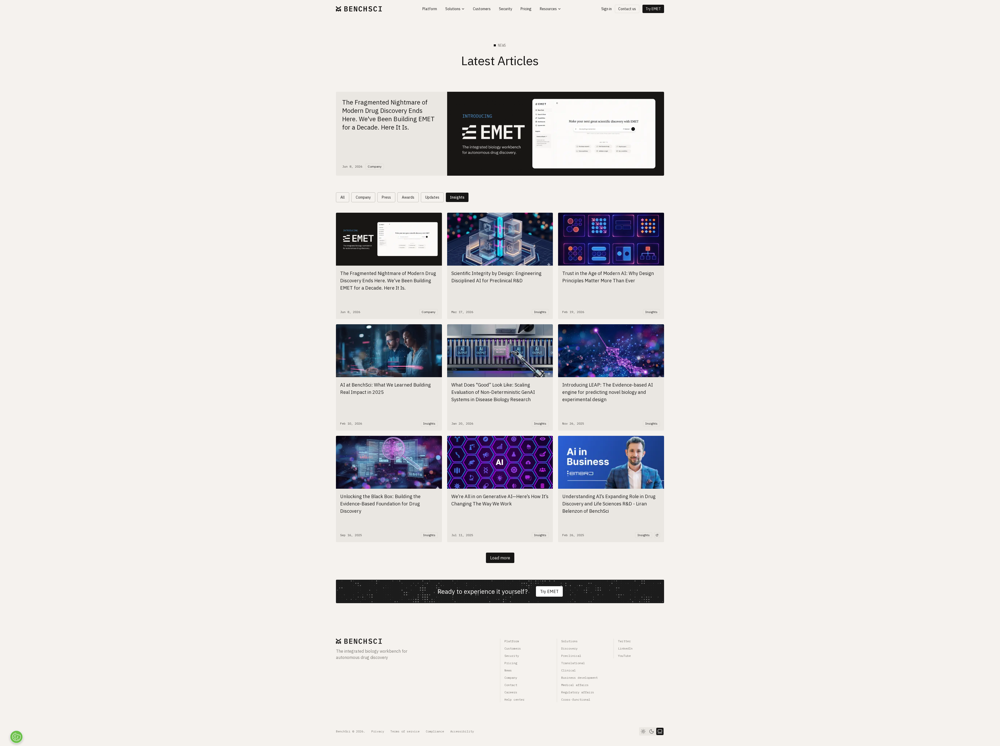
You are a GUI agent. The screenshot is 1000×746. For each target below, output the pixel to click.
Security (511, 656)
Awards (408, 197)
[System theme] (660, 731)
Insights (457, 197)
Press (386, 197)
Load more (500, 557)
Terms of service (405, 731)
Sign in (606, 9)
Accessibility (462, 731)
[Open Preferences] (16, 736)
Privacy (377, 731)
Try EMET (653, 9)
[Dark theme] (651, 731)
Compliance (435, 731)
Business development (579, 678)
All (342, 197)
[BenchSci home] (359, 8)
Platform (511, 641)
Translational (573, 663)
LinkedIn (625, 648)
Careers (510, 692)
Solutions (569, 641)
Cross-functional (575, 699)
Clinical (568, 670)
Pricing (510, 663)
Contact (510, 685)
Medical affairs (575, 685)
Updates (432, 197)
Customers (512, 648)
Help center (514, 699)
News (508, 670)
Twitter (624, 641)
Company (363, 197)
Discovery (569, 648)
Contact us (627, 9)
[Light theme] (643, 731)
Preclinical (571, 656)
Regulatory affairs (577, 692)
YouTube (624, 656)
